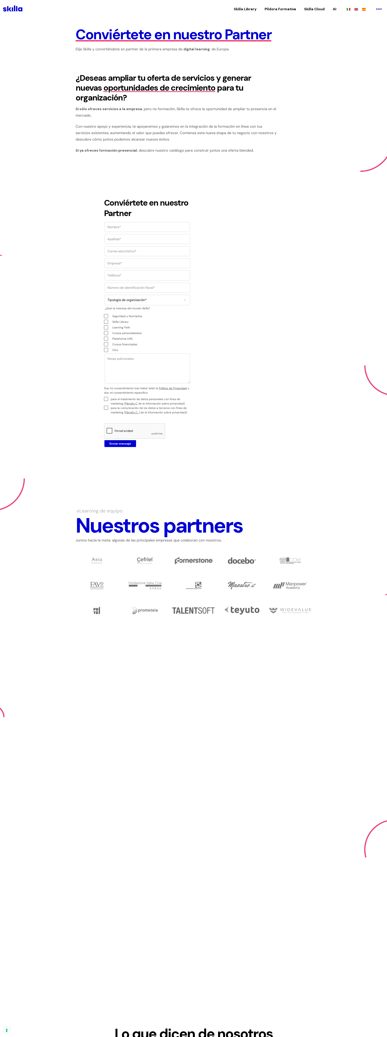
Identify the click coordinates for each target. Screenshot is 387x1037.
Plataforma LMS (122, 338)
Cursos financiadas (124, 344)
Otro (115, 350)
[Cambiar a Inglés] (356, 9)
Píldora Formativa (280, 9)
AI (334, 9)
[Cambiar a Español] (364, 9)
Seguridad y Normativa (127, 316)
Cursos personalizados (127, 333)
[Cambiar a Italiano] (348, 9)
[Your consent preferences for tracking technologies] (6, 1030)
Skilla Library (245, 9)
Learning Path (121, 327)
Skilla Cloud (314, 9)
